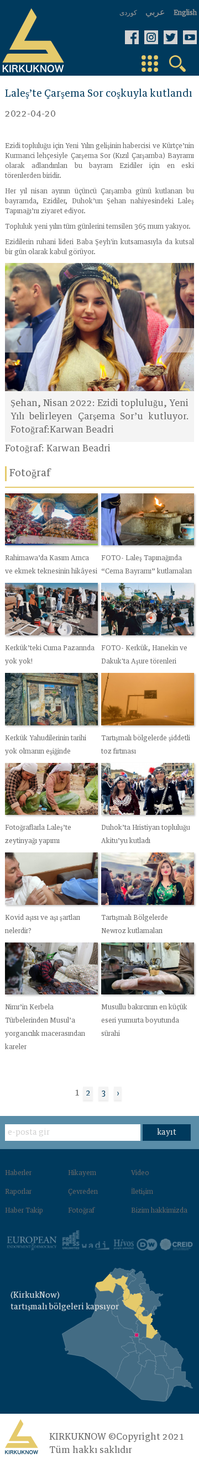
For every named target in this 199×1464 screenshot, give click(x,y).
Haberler (18, 1173)
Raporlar (18, 1192)
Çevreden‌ (83, 1192)
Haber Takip (24, 1211)
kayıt (166, 1132)
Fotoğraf (81, 1211)
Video (140, 1173)
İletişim (142, 1192)
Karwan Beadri (78, 448)
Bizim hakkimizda (159, 1211)
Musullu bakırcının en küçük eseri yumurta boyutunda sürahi (144, 1021)
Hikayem (82, 1173)
